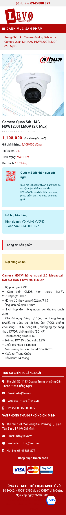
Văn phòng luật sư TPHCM (22, 504)
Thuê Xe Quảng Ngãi (18, 500)
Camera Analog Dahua (38, 37)
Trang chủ (10, 37)
